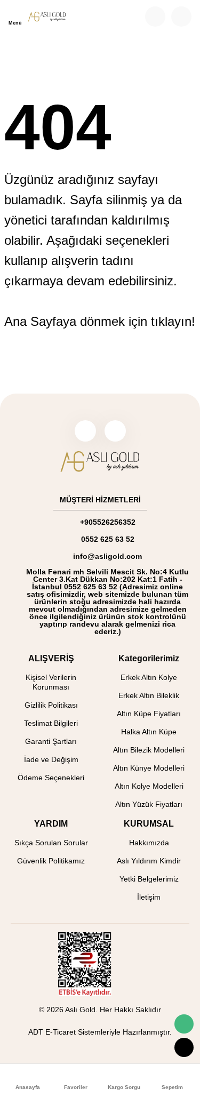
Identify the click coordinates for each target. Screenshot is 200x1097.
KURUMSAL (149, 823)
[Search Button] (155, 16)
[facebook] (85, 431)
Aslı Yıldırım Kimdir (149, 860)
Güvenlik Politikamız (51, 860)
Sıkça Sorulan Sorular (51, 842)
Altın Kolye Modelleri (149, 786)
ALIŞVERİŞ (51, 658)
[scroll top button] (184, 1047)
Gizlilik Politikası (51, 705)
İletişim (149, 897)
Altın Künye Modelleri (149, 768)
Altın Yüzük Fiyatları (148, 804)
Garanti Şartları (51, 741)
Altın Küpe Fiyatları (149, 713)
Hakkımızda (149, 842)
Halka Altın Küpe (149, 731)
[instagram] (115, 431)
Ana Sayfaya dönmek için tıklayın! (99, 321)
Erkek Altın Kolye (149, 677)
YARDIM (51, 823)
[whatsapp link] (184, 1024)
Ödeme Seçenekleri (51, 777)
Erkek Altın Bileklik (148, 695)
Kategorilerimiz (148, 658)
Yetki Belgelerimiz (149, 879)
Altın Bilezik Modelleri (149, 750)
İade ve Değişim (51, 759)
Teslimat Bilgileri (51, 723)
